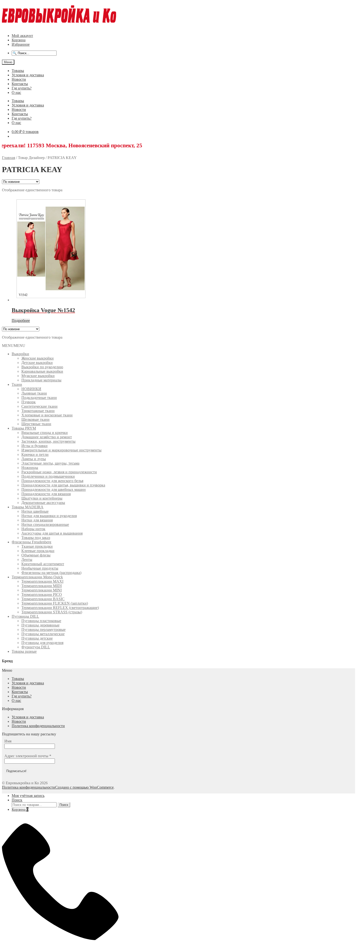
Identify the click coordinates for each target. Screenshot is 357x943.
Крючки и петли (35, 454)
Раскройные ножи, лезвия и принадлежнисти (59, 472)
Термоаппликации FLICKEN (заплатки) (54, 603)
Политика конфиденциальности (38, 726)
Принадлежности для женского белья (52, 481)
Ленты (26, 559)
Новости (19, 79)
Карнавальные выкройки (42, 371)
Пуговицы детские (37, 638)
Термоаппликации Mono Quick (37, 577)
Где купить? (22, 88)
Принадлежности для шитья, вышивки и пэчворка (63, 485)
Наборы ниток (33, 529)
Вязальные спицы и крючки (44, 433)
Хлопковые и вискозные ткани (47, 415)
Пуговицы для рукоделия (42, 643)
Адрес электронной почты (27, 756)
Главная (8, 158)
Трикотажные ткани (38, 411)
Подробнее (21, 320)
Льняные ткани (34, 393)
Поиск (17, 800)
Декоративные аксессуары (43, 503)
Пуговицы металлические (43, 634)
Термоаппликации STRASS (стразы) (51, 612)
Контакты (20, 84)
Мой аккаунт (22, 36)
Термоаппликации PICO (41, 594)
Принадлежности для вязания (46, 494)
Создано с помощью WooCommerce (84, 787)
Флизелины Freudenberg (31, 542)
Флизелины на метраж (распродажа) (51, 573)
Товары (18, 71)
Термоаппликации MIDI (41, 586)
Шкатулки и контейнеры (41, 498)
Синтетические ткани (39, 406)
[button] (13, 346)
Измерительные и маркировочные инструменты (61, 450)
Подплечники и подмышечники (48, 476)
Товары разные (24, 651)
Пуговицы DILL (25, 616)
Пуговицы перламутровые (43, 629)
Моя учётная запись (28, 795)
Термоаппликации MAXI (42, 581)
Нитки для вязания (37, 520)
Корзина (19, 40)
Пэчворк (28, 402)
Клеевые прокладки (37, 551)
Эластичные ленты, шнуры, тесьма (50, 463)
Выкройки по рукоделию (42, 367)
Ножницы (29, 468)
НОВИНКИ (31, 389)
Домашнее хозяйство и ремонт (46, 437)
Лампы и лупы (33, 459)
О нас (16, 92)
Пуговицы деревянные (40, 625)
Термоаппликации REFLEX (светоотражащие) (60, 608)
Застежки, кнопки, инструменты (48, 441)
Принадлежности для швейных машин (53, 489)
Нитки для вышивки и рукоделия (49, 516)
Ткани (17, 384)
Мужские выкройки (38, 376)
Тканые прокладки (37, 546)
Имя (7, 741)
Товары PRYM (24, 428)
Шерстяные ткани (36, 424)
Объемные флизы (36, 555)
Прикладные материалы (41, 380)
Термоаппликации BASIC (43, 599)
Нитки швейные (35, 511)
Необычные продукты (39, 568)
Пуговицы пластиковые (41, 621)
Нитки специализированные (45, 524)
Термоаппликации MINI (41, 590)
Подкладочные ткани (39, 398)
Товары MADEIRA (27, 507)
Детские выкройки (37, 363)
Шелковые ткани (35, 419)
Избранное (21, 44)
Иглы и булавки (34, 446)
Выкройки (20, 354)
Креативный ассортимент (42, 564)
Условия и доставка (28, 75)
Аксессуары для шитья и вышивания (52, 533)
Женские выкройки (37, 358)
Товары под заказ (35, 538)
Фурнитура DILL (35, 647)
